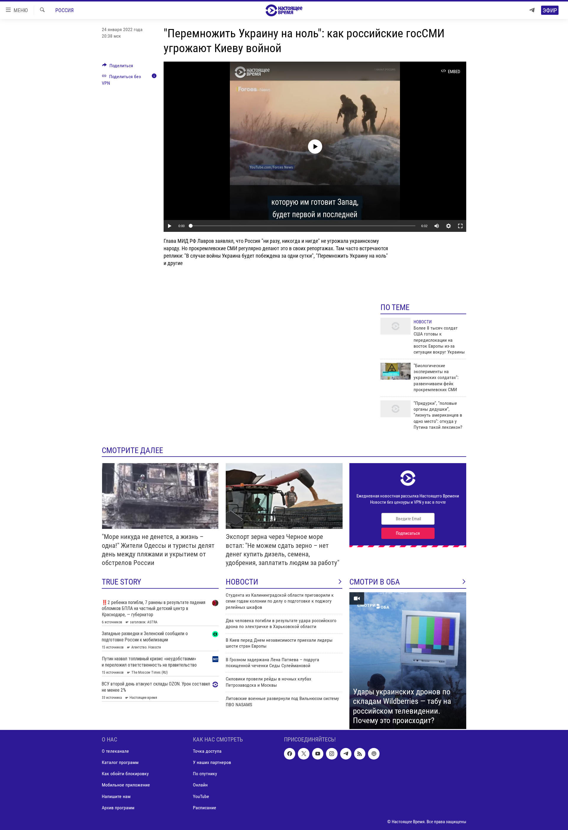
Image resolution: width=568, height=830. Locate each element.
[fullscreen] (460, 226)
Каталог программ (120, 762)
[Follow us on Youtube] (317, 753)
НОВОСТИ (242, 582)
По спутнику (205, 773)
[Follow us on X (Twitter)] (303, 753)
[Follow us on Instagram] (331, 753)
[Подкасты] (373, 753)
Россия (64, 10)
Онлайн (200, 785)
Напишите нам (116, 796)
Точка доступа (207, 751)
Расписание (204, 807)
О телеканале (115, 751)
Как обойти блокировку (125, 773)
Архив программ (118, 807)
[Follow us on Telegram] (345, 753)
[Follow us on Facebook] (289, 753)
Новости (423, 322)
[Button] (117, 67)
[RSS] (359, 753)
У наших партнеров (212, 762)
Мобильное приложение (126, 785)
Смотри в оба (374, 582)
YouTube (201, 796)
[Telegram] (532, 10)
